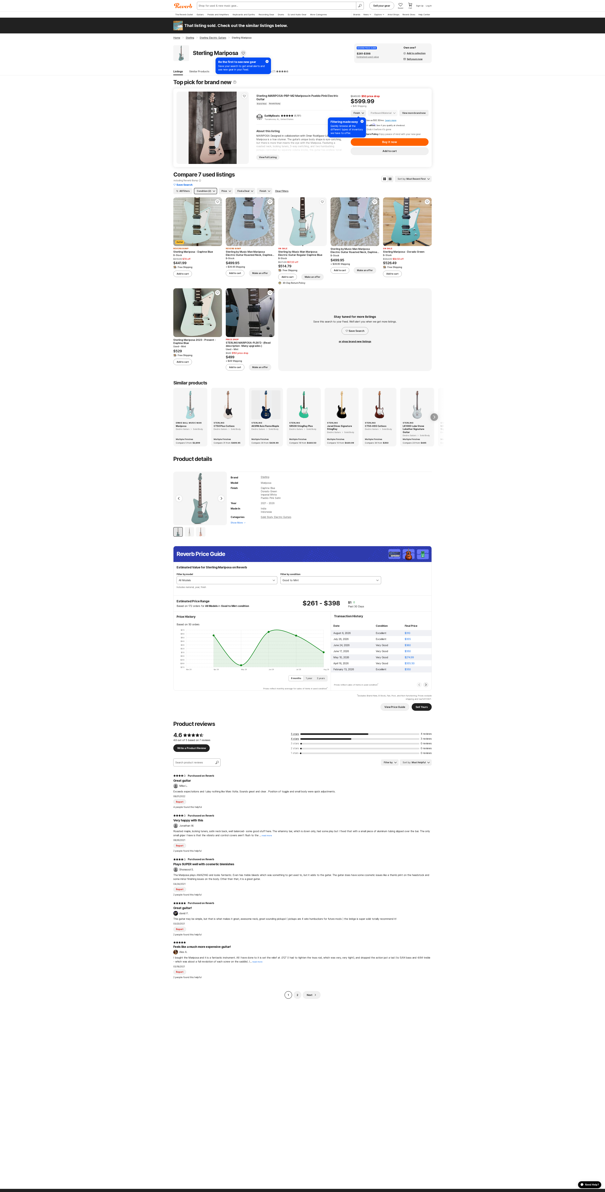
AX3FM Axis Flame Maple (265, 426)
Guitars (200, 14)
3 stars (295, 743)
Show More (237, 522)
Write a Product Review (191, 748)
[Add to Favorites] (243, 53)
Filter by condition (290, 574)
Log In (429, 5)
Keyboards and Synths (244, 14)
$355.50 (410, 663)
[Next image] (244, 127)
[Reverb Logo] (183, 5)
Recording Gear (266, 14)
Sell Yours (422, 707)
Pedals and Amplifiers (218, 14)
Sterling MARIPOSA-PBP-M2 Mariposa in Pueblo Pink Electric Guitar (297, 97)
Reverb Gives (409, 14)
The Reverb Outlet (184, 14)
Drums (281, 14)
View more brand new (414, 113)
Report (179, 801)
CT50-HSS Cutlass (375, 426)
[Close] (362, 121)
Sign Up (420, 5)
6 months (296, 678)
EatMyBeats (272, 115)
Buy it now (389, 142)
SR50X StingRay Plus (301, 426)
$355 (408, 639)
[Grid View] (384, 178)
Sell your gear (381, 5)
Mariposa (181, 426)
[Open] (274, 580)
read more (267, 835)
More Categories (318, 14)
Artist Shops (393, 14)
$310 (407, 633)
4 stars (295, 738)
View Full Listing (268, 157)
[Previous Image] (179, 498)
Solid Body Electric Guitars (276, 517)
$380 (408, 645)
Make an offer (260, 273)
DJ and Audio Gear (297, 14)
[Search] (360, 5)
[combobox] (224, 580)
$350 (408, 651)
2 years (321, 678)
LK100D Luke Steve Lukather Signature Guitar (413, 429)
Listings (178, 71)
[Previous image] (180, 127)
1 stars (295, 753)
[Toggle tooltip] (235, 82)
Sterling (265, 477)
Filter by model (185, 574)
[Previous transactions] (419, 684)
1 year (309, 678)
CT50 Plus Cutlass (224, 426)
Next (309, 995)
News (366, 14)
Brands (356, 14)
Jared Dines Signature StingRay (339, 427)
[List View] (390, 178)
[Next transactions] (425, 684)
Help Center (424, 14)
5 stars (295, 734)
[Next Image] (221, 498)
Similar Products (199, 71)
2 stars (295, 748)
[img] (287, 115)
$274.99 (409, 657)
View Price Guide (394, 707)
